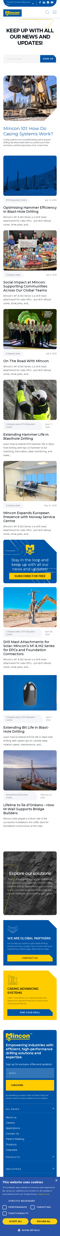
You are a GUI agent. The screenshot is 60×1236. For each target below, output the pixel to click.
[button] (30, 1230)
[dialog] (30, 1206)
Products (11, 1144)
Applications (13, 1128)
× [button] (56, 1180)
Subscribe (17, 1085)
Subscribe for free (30, 576)
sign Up (48, 58)
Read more (43, 1194)
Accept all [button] (15, 1221)
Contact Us (12, 1133)
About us (11, 1117)
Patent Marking (15, 1139)
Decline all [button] (43, 1221)
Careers (10, 1122)
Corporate (11, 1149)
